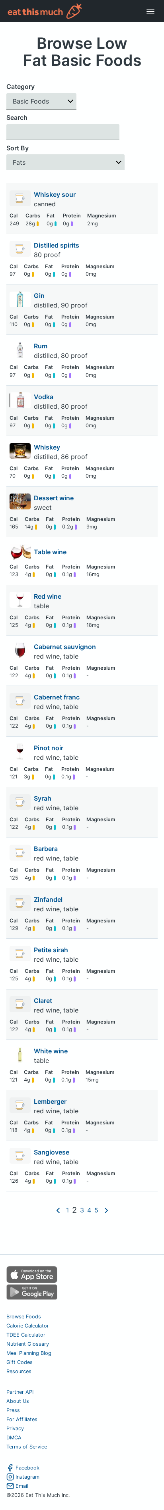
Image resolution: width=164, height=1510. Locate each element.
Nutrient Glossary (27, 1344)
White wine (51, 1051)
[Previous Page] (58, 1210)
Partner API (19, 1392)
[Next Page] (106, 1210)
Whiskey (48, 447)
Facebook (27, 1468)
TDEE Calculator (25, 1335)
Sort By (17, 148)
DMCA (13, 1438)
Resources (18, 1371)
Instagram (27, 1477)
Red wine (48, 596)
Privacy (15, 1428)
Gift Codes (19, 1362)
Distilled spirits (57, 245)
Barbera (46, 849)
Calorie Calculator (27, 1326)
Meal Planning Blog (28, 1353)
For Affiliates (21, 1419)
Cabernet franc (57, 697)
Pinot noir (49, 748)
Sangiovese (52, 1152)
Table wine (50, 552)
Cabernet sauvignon (66, 647)
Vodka (44, 397)
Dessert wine (54, 498)
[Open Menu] (150, 11)
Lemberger (51, 1101)
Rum (41, 346)
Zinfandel (49, 899)
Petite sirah (52, 950)
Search (16, 117)
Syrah (43, 798)
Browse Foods (23, 1317)
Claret (44, 1001)
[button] (41, 101)
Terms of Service (26, 1447)
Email (22, 1486)
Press (13, 1410)
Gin (40, 296)
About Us (17, 1401)
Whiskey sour (55, 194)
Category (20, 86)
